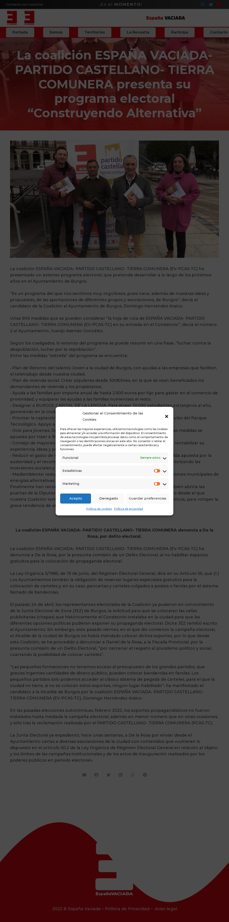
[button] (166, 416)
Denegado (108, 498)
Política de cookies (99, 508)
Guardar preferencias (147, 498)
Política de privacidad (128, 508)
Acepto (75, 498)
